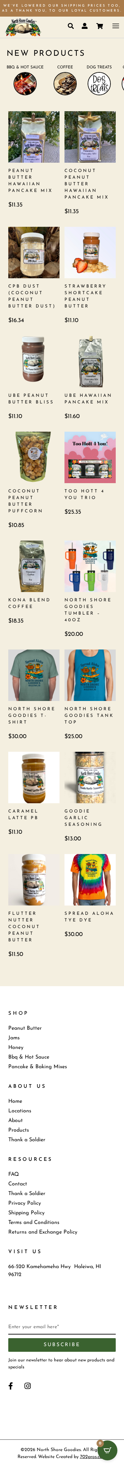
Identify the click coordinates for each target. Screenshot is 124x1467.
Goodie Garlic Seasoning (83, 818)
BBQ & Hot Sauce (25, 67)
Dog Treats (99, 67)
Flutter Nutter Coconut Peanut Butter (24, 926)
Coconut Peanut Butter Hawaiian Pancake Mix (86, 184)
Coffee (65, 67)
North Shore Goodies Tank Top (89, 716)
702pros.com (93, 1456)
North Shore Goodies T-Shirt (32, 716)
